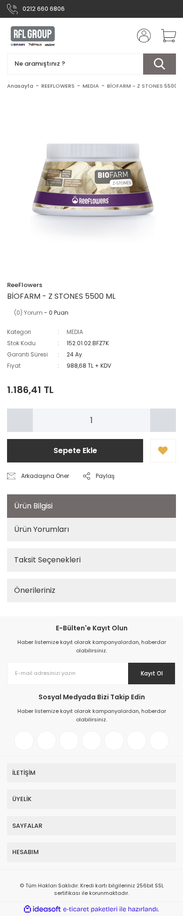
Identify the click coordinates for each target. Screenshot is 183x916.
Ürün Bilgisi (33, 505)
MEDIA (75, 332)
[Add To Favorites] (163, 450)
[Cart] (165, 35)
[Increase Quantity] (163, 420)
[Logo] (33, 36)
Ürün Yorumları (41, 529)
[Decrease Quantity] (20, 420)
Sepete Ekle (75, 450)
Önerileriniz (34, 590)
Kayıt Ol (152, 673)
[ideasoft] (42, 909)
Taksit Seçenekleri (47, 559)
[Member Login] (141, 35)
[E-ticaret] (90, 909)
